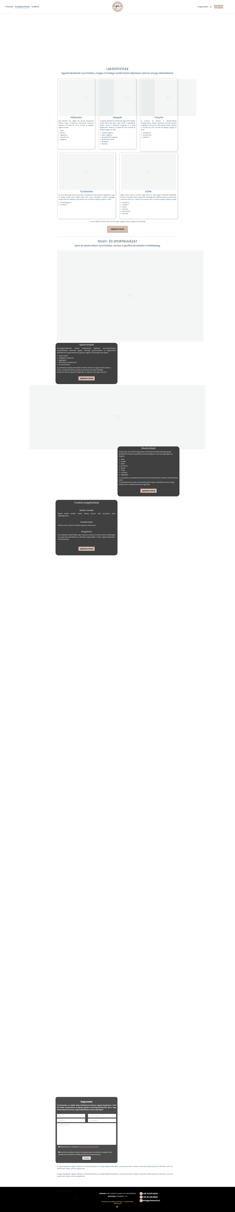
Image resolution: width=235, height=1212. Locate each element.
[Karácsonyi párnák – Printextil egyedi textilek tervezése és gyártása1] (148, 1077)
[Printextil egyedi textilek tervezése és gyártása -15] (148, 737)
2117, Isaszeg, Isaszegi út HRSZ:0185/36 (121, 1193)
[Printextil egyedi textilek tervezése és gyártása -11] (148, 564)
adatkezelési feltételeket (90, 1147)
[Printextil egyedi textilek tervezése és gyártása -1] (148, 837)
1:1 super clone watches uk (66, 1194)
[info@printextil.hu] (159, 1200)
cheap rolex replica (63, 1185)
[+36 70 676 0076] (159, 1193)
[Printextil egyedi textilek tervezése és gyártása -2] (148, 800)
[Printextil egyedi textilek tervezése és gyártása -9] (148, 608)
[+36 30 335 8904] (159, 1197)
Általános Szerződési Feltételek (112, 1201)
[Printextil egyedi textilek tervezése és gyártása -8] (148, 912)
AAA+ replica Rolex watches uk (67, 1188)
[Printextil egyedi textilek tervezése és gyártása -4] (148, 520)
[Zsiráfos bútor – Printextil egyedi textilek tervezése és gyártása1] (148, 950)
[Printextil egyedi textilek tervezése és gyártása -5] (148, 691)
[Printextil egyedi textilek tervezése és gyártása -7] (148, 769)
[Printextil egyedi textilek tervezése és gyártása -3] (148, 875)
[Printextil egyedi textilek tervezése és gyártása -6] (148, 713)
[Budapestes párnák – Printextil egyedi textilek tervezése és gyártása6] (148, 998)
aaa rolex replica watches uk (66, 1191)
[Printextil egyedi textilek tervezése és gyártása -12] (148, 653)
